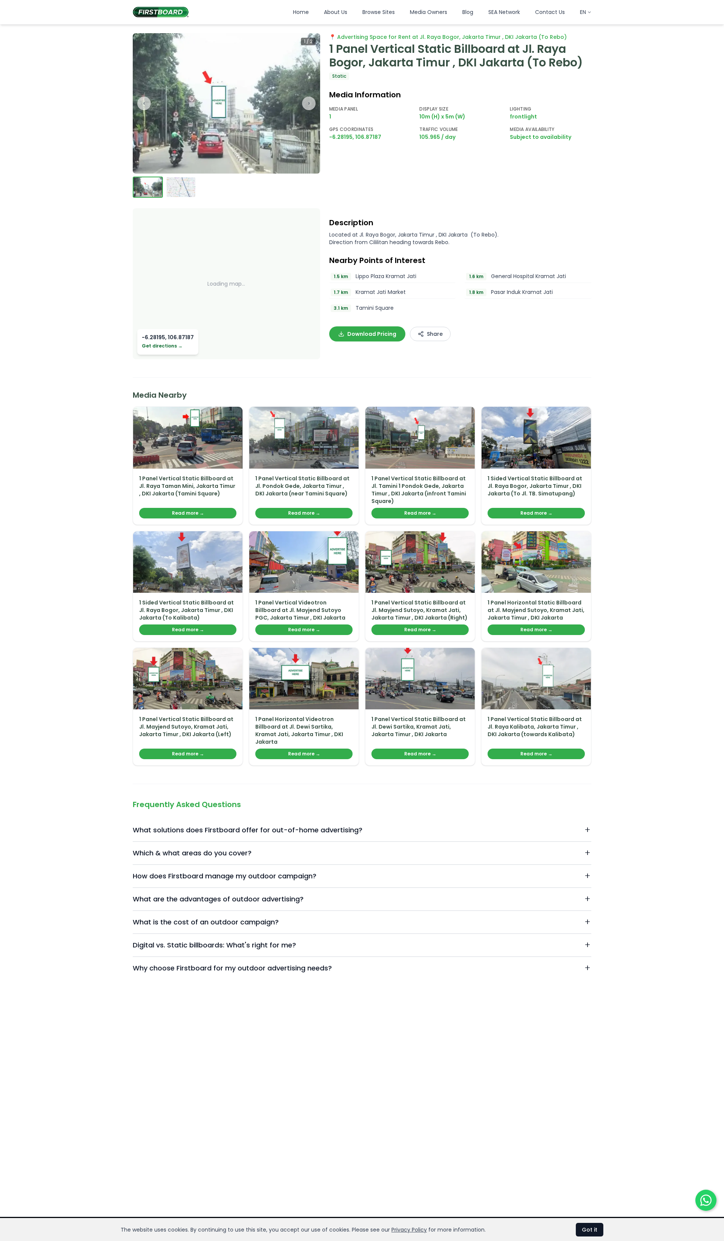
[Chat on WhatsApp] (705, 1200)
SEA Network (504, 12)
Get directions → (162, 346)
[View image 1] (148, 187)
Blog (467, 12)
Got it (589, 1229)
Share (435, 334)
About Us (335, 12)
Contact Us (550, 12)
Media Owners (428, 12)
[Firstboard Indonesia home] (161, 12)
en (583, 12)
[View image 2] (181, 187)
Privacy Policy (409, 1229)
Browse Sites (378, 12)
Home (301, 12)
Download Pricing (371, 334)
